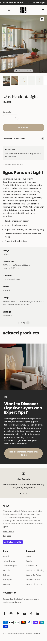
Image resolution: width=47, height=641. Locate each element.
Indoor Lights (9, 561)
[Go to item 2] (14, 81)
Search (6, 556)
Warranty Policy (33, 575)
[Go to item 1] (6, 81)
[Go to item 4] (31, 81)
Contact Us (31, 565)
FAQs (28, 556)
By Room (7, 575)
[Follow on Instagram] (11, 613)
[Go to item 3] (23, 81)
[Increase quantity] (15, 117)
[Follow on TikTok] (31, 613)
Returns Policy (33, 579)
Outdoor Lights (10, 565)
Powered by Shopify (33, 633)
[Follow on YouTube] (24, 613)
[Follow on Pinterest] (17, 613)
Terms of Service (34, 584)
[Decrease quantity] (6, 117)
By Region (7, 579)
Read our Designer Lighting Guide (23, 453)
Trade (29, 561)
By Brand (7, 584)
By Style (6, 570)
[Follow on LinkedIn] (37, 613)
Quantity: (7, 112)
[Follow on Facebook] (4, 613)
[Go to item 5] (39, 81)
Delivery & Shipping (35, 570)
